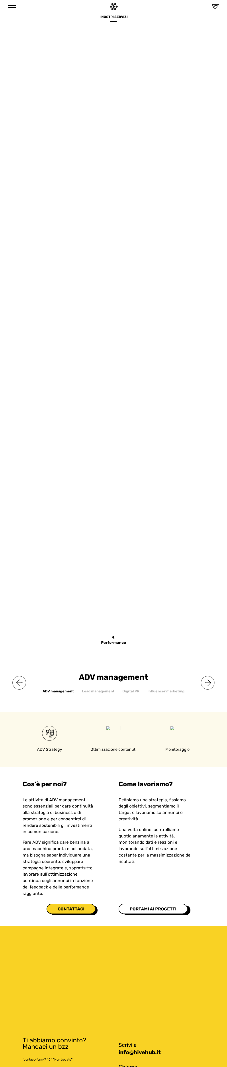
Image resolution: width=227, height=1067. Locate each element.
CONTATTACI (71, 909)
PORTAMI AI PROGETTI (153, 909)
